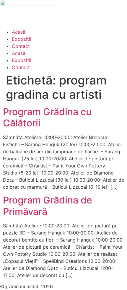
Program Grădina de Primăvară (47, 205)
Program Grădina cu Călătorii (47, 117)
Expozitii (21, 39)
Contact (21, 46)
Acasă (18, 32)
